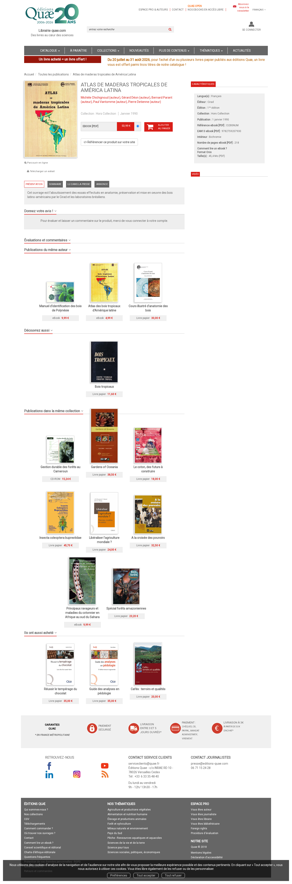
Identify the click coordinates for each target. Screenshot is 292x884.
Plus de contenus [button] (173, 50)
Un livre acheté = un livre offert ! (63, 59)
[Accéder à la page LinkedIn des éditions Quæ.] (49, 774)
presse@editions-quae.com (209, 763)
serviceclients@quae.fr (143, 763)
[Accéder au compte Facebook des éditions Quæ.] (49, 765)
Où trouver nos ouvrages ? (39, 833)
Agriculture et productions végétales (129, 809)
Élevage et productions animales (127, 819)
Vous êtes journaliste (203, 814)
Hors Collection (106, 113)
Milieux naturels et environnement (128, 828)
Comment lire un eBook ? (212, 148)
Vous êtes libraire (201, 819)
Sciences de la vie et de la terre (126, 842)
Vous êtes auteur (201, 809)
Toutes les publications (53, 74)
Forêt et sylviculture (119, 823)
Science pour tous (118, 847)
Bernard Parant (162, 97)
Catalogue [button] (49, 50)
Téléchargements (34, 823)
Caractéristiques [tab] (203, 84)
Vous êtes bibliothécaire (205, 823)
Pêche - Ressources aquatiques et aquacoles (135, 837)
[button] (104, 209)
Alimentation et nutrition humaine (127, 814)
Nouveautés (139, 50)
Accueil (29, 74)
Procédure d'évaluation (204, 833)
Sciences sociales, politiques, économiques (134, 852)
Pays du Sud (115, 833)
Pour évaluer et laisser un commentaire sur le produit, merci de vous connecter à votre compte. (104, 220)
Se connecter (251, 29)
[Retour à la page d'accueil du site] (52, 14)
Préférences (118, 875)
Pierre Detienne (138, 102)
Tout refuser (173, 875)
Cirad (211, 102)
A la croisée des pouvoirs (148, 537)
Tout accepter (146, 875)
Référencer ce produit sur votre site (111, 142)
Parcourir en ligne (37, 162)
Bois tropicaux (104, 386)
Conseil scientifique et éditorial (42, 847)
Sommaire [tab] (55, 184)
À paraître (78, 50)
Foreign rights (199, 828)
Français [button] (258, 9)
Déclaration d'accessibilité (207, 857)
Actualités (242, 50)
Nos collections (33, 814)
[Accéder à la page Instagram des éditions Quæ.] (77, 774)
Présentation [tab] (34, 184)
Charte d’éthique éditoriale (39, 852)
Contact (178, 9)
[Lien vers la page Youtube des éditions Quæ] (104, 765)
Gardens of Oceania (104, 467)
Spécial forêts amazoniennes (126, 608)
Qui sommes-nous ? (36, 809)
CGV (26, 819)
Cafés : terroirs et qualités (148, 689)
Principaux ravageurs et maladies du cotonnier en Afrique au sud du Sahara (82, 613)
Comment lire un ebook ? (38, 842)
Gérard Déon (130, 97)
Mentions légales (201, 852)
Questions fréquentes (37, 856)
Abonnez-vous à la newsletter (243, 7)
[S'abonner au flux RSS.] (104, 774)
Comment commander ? (38, 828)
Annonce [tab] (102, 184)
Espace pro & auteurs (153, 9)
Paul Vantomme (104, 102)
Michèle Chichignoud (95, 97)
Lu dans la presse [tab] (79, 184)
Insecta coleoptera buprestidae (60, 537)
